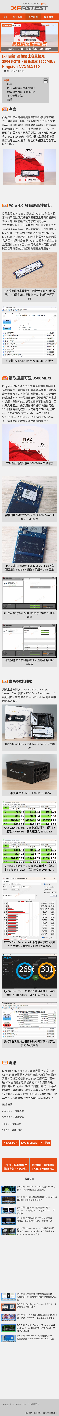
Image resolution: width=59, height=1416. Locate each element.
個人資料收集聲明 (50, 1413)
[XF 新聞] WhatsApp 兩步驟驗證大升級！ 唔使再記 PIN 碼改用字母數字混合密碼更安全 (36, 1296)
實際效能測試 (15, 95)
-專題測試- (48, 16)
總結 (9, 99)
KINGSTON (10, 1142)
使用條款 (37, 1413)
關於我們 (28, 1413)
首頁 (5, 16)
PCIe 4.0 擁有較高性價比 (21, 88)
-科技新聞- (17, 16)
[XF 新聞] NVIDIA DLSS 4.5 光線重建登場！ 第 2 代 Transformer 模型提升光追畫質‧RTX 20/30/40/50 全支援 (37, 1231)
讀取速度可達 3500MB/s (21, 92)
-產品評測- (33, 16)
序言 (9, 84)
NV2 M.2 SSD (29, 1142)
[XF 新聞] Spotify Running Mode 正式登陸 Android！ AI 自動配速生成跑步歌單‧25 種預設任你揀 (36, 1328)
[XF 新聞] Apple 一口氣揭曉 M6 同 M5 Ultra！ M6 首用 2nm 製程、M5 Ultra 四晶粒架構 (37, 1210)
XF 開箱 (45, 1142)
